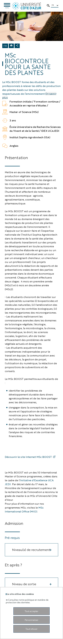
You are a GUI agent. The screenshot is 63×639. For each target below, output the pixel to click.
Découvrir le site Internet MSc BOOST (28, 456)
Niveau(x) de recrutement (31, 549)
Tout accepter (31, 611)
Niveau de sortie (24, 584)
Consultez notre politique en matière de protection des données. (27, 601)
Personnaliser (31, 620)
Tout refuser (31, 628)
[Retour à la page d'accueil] (26, 6)
